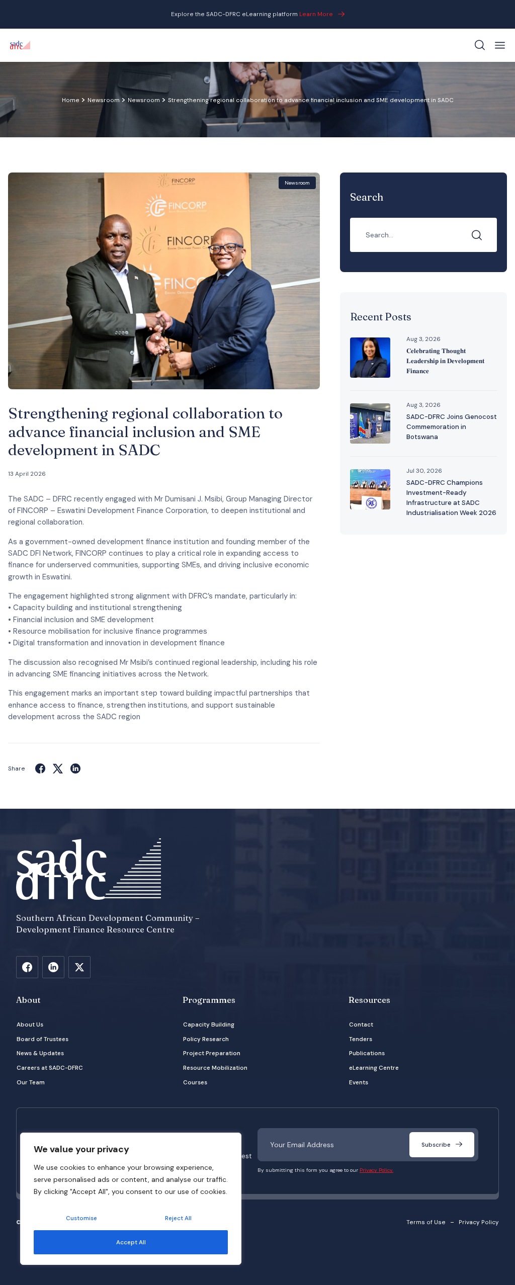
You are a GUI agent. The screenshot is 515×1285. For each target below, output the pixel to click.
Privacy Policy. (376, 1170)
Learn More (316, 14)
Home (70, 100)
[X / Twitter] (79, 967)
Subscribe (436, 1145)
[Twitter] (58, 768)
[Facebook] (40, 768)
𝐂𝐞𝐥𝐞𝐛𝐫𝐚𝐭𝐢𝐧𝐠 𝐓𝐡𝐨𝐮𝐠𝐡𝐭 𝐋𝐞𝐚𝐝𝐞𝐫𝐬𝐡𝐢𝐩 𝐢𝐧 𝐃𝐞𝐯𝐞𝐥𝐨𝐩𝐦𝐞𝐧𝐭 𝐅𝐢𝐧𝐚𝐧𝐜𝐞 (445, 361)
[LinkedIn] (75, 768)
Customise (81, 1218)
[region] (130, 1199)
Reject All (178, 1218)
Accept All (131, 1242)
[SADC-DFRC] (20, 45)
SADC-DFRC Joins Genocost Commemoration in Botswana (451, 426)
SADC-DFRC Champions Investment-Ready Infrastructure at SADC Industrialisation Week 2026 (451, 497)
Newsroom (104, 100)
